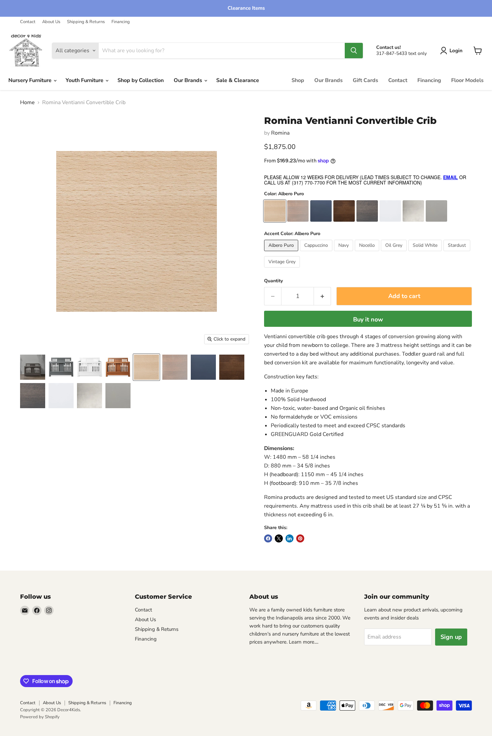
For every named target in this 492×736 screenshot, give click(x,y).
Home (27, 102)
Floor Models (467, 80)
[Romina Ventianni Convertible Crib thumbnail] (32, 367)
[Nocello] (368, 252)
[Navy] (344, 252)
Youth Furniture (85, 80)
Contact (27, 21)
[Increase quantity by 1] (322, 296)
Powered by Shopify (40, 717)
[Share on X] (279, 538)
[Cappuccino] (317, 252)
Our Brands (188, 80)
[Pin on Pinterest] (300, 538)
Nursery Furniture (30, 80)
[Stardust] (457, 252)
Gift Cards (365, 80)
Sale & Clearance (237, 80)
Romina (280, 133)
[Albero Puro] (282, 252)
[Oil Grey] (394, 252)
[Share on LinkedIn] (289, 538)
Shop (298, 80)
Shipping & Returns (86, 21)
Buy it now (368, 319)
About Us (51, 21)
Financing (120, 21)
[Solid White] (425, 252)
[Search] (354, 50)
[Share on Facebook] (268, 538)
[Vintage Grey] (283, 269)
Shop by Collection (140, 80)
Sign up (451, 637)
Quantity (273, 281)
